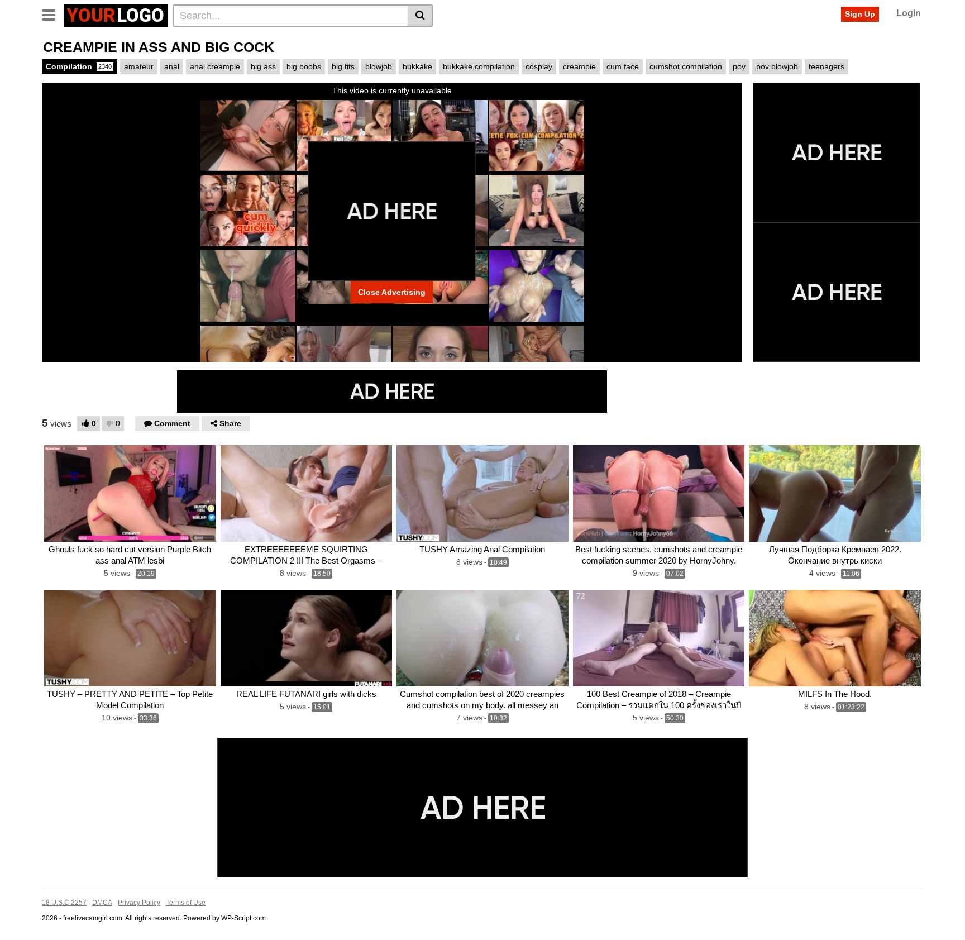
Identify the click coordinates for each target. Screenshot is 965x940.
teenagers (826, 66)
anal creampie (215, 66)
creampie (579, 66)
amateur (139, 66)
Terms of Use (186, 902)
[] (420, 15)
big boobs (303, 66)
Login (908, 13)
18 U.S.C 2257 (64, 902)
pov (739, 66)
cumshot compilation (685, 66)
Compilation (79, 66)
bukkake (417, 66)
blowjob (378, 66)
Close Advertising (392, 292)
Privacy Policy (139, 902)
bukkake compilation (479, 66)
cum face (622, 66)
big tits (343, 66)
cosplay (539, 66)
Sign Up (860, 13)
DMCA (102, 902)
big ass (263, 66)
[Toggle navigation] (53, 14)
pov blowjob (777, 66)
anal (171, 66)
